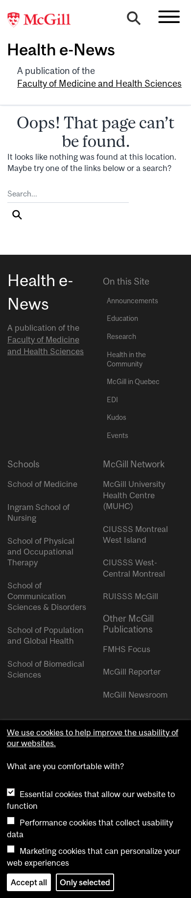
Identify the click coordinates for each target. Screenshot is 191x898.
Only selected (85, 882)
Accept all (29, 882)
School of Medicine (42, 484)
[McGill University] (44, 20)
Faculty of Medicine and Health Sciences (99, 83)
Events (117, 435)
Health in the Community (126, 359)
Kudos (116, 417)
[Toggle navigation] (169, 16)
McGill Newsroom (135, 695)
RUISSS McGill (130, 596)
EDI (112, 400)
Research (121, 336)
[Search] (133, 20)
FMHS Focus (126, 649)
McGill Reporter (132, 672)
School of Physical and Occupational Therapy (40, 552)
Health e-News (61, 49)
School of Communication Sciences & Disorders (46, 596)
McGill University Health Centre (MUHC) (134, 495)
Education (122, 318)
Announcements (132, 301)
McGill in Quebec (133, 382)
